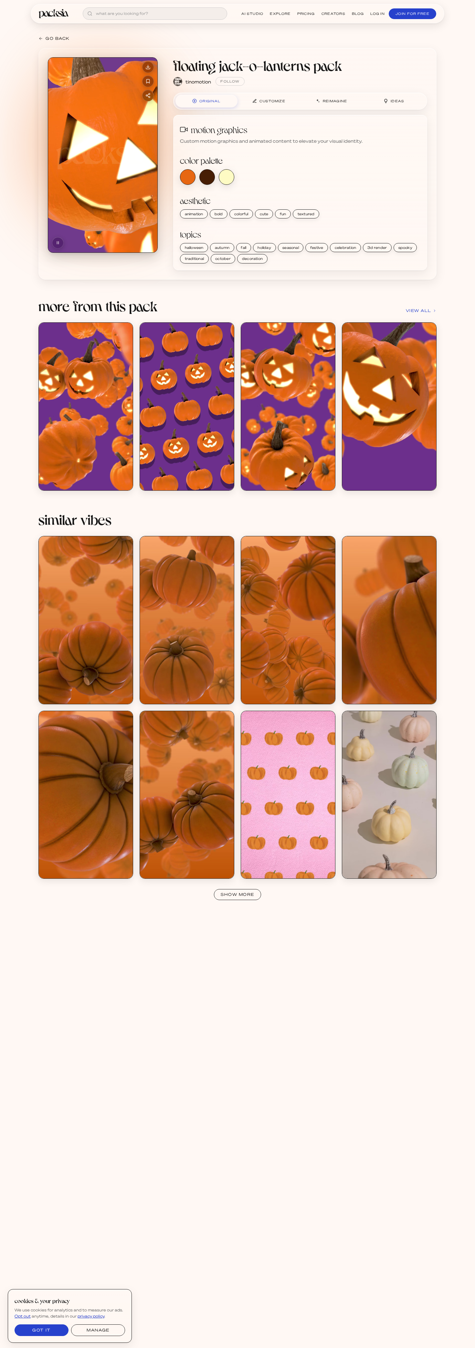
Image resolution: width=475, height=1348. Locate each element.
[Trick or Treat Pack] (389, 794)
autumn (222, 247)
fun (283, 214)
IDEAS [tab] (398, 101)
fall (243, 247)
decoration (252, 258)
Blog (358, 14)
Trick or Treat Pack (369, 864)
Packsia (358, 869)
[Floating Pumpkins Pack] (86, 620)
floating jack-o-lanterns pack (257, 65)
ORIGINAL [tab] (209, 101)
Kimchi (255, 869)
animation (194, 214)
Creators (333, 14)
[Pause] (58, 243)
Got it (41, 1330)
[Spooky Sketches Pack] (288, 794)
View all (418, 310)
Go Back (58, 38)
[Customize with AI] (124, 356)
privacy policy (91, 1316)
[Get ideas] (124, 368)
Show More (237, 894)
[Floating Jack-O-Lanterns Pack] (86, 406)
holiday (264, 247)
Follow (229, 81)
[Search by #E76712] (187, 177)
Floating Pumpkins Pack (71, 689)
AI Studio (252, 14)
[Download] (148, 67)
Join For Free (412, 14)
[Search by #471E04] (207, 177)
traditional (194, 258)
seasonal (290, 247)
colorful (241, 214)
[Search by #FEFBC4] (226, 177)
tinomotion (198, 81)
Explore (280, 14)
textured (306, 214)
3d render (377, 247)
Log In (377, 14)
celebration (345, 247)
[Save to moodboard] (148, 81)
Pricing (306, 14)
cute (264, 214)
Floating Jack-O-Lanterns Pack (78, 476)
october (223, 258)
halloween (194, 247)
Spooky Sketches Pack (272, 864)
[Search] (89, 13)
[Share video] (148, 95)
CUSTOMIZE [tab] (272, 101)
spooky (405, 247)
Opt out (23, 1316)
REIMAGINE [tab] (335, 101)
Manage (98, 1330)
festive (316, 247)
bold (219, 214)
